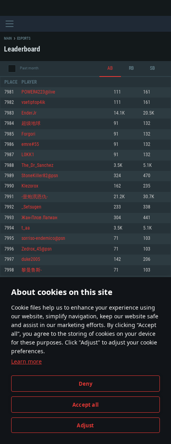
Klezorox (29, 186)
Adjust (85, 425)
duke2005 (30, 259)
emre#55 (30, 144)
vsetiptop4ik (33, 102)
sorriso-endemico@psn (43, 238)
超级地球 (31, 123)
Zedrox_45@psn (36, 249)
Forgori (28, 134)
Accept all (85, 404)
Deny (86, 383)
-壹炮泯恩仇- (34, 197)
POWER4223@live (38, 92)
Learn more (26, 361)
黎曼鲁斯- (31, 270)
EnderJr (29, 113)
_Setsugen (31, 207)
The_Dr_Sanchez (37, 165)
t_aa (25, 228)
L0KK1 (27, 155)
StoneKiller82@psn (39, 176)
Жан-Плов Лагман (39, 218)
